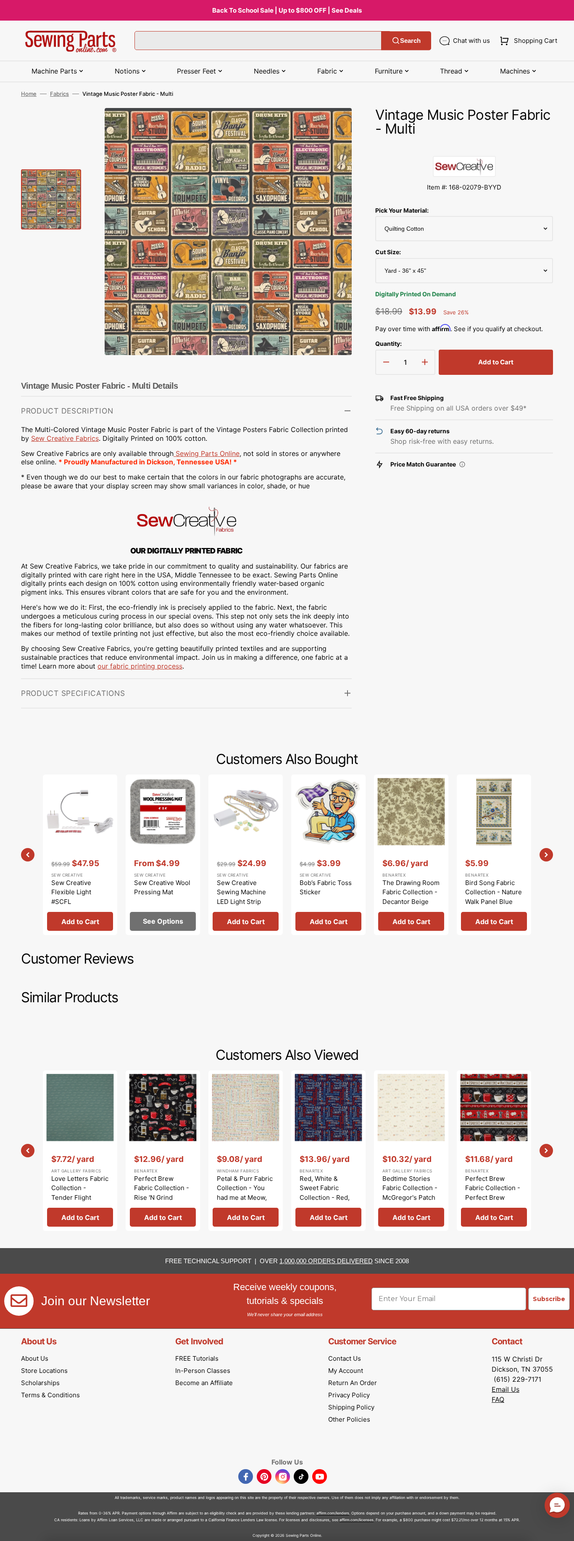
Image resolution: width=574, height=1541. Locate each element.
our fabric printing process (139, 666)
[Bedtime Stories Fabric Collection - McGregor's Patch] (411, 1150)
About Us (34, 1358)
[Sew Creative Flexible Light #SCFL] (80, 854)
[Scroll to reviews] (464, 147)
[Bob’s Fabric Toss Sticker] (328, 854)
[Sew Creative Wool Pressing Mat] (163, 854)
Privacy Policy (349, 1395)
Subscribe (549, 1299)
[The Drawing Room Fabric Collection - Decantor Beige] (411, 854)
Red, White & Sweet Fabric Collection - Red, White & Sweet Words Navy (325, 1197)
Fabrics (59, 93)
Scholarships (40, 1383)
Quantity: (388, 343)
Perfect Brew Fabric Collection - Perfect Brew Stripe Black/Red (492, 1193)
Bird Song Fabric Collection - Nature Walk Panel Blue (493, 892)
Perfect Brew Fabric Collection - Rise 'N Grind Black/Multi (161, 1193)
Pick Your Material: (402, 210)
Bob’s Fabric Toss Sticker (326, 887)
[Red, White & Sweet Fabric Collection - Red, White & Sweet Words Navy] (328, 1150)
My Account (345, 1371)
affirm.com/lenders (332, 1513)
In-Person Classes (202, 1371)
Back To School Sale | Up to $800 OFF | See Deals (287, 10)
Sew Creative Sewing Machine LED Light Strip (241, 892)
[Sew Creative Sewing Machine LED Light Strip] (245, 854)
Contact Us (344, 1358)
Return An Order (352, 1383)
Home (29, 93)
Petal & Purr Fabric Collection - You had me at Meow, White (245, 1193)
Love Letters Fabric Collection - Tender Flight (79, 1188)
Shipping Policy (351, 1407)
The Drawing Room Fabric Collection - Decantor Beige (411, 892)
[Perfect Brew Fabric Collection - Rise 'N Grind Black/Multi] (163, 1150)
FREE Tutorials (197, 1358)
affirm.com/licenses (357, 1519)
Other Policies (349, 1419)
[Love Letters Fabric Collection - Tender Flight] (80, 1150)
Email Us (505, 1389)
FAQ (498, 1399)
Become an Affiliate (204, 1383)
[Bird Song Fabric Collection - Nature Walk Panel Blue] (494, 854)
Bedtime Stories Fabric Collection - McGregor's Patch (409, 1188)
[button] (527, 41)
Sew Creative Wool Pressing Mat (162, 887)
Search (410, 40)
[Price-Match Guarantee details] (462, 464)
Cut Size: (388, 252)
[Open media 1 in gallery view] (332, 126)
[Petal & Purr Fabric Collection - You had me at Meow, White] (245, 1150)
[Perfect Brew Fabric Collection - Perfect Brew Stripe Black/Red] (494, 1150)
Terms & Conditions (50, 1395)
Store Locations (44, 1371)
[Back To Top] (561, 1528)
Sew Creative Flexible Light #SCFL (71, 892)
